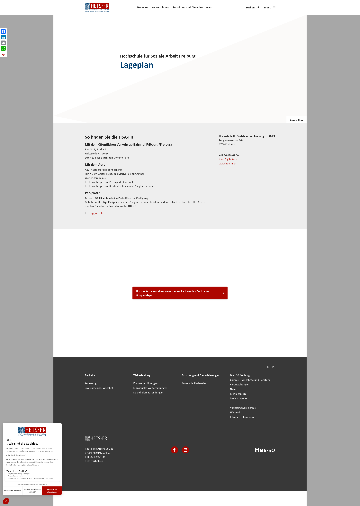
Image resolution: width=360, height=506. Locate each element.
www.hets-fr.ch (227, 163)
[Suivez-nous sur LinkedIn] (185, 449)
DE (273, 367)
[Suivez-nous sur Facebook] (174, 449)
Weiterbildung (160, 7)
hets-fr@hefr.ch (228, 159)
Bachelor (142, 7)
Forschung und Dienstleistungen (192, 7)
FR (267, 367)
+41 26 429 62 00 (95, 457)
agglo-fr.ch (97, 213)
